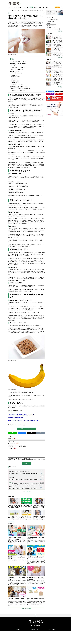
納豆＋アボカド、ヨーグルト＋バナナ (18, 90)
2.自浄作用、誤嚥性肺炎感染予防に (18, 67)
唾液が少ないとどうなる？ (15, 75)
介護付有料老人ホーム (51, 25)
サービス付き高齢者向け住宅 (52, 19)
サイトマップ (35, 629)
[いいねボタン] (41, 473)
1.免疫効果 (13, 65)
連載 (40, 7)
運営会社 (19, 629)
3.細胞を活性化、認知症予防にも (17, 69)
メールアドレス (13, 443)
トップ (9, 7)
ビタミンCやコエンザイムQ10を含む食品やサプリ (21, 88)
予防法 (16, 10)
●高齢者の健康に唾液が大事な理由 (15, 417)
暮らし (35, 7)
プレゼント (14, 7)
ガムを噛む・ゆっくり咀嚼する (17, 84)
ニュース (26, 7)
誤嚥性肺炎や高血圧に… (16, 76)
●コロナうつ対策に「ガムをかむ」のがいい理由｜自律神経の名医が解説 (23, 420)
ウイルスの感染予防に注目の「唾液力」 (18, 61)
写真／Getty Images (12, 54)
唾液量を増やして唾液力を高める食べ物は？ (19, 86)
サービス (20, 7)
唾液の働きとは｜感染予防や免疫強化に (18, 63)
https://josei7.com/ (12, 411)
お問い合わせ (52, 629)
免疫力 (24, 425)
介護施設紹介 (49, 23)
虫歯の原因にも (14, 78)
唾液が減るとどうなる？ (15, 71)
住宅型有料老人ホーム (51, 21)
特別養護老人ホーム (51, 27)
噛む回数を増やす (14, 82)
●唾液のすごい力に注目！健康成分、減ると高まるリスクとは (21, 414)
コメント (12, 448)
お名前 (12, 438)
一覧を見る (59, 31)
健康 (31, 7)
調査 (47, 7)
